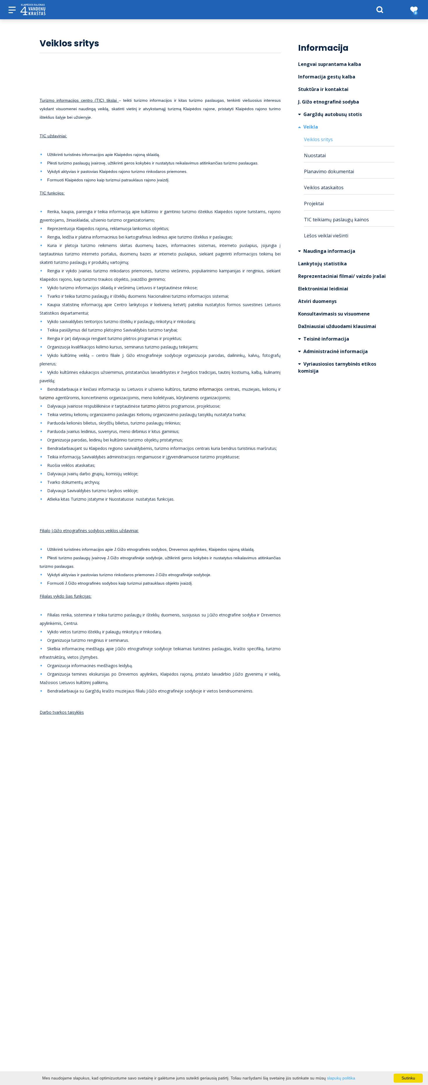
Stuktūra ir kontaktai (323, 89)
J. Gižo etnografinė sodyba (328, 102)
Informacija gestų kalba (326, 76)
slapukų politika (341, 1078)
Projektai (314, 203)
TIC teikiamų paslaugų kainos (336, 219)
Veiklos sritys (318, 139)
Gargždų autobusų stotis (332, 114)
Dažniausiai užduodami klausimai (337, 326)
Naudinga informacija (328, 251)
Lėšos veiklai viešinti (326, 235)
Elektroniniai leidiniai (323, 288)
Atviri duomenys (317, 301)
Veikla (310, 127)
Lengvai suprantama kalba (329, 64)
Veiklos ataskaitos (324, 187)
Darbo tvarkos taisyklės (62, 712)
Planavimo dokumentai (329, 171)
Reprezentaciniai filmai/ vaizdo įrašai (342, 276)
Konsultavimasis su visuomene (334, 314)
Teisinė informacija (325, 339)
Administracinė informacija (335, 351)
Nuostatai (315, 155)
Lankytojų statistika (322, 263)
